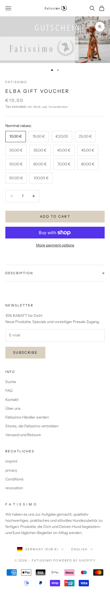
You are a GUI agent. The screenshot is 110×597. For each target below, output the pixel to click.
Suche (10, 381)
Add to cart (55, 216)
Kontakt (11, 399)
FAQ (9, 390)
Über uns (13, 408)
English (79, 549)
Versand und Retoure (23, 434)
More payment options (55, 245)
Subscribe (25, 352)
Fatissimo (16, 82)
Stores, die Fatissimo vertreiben (31, 426)
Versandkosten (58, 107)
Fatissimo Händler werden (27, 417)
